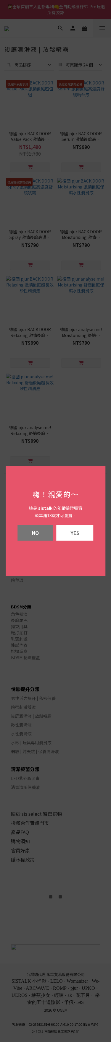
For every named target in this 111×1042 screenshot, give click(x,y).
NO (35, 532)
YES (75, 532)
